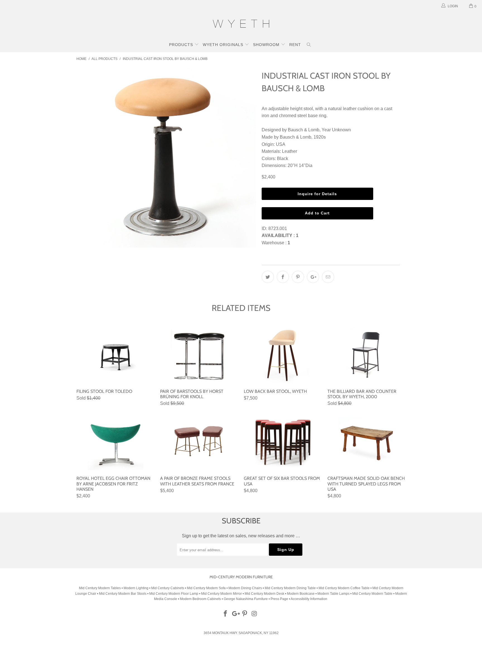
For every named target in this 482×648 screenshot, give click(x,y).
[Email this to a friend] (328, 277)
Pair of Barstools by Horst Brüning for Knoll (199, 355)
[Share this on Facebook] (283, 277)
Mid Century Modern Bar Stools (122, 594)
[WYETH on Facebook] (225, 614)
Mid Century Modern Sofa (206, 588)
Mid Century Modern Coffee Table (344, 588)
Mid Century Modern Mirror (221, 594)
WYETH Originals (224, 44)
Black (282, 158)
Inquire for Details (317, 194)
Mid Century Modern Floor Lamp (173, 594)
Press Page (279, 599)
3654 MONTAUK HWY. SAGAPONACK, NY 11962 (241, 633)
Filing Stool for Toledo (115, 355)
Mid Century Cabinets (168, 588)
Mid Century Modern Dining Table (290, 588)
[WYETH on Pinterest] (245, 614)
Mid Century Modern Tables (100, 588)
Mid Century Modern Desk (264, 594)
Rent (295, 44)
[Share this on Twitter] (268, 277)
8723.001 (277, 228)
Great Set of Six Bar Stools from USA (283, 442)
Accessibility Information (309, 599)
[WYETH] (241, 24)
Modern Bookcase (301, 594)
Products (181, 44)
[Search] (309, 45)
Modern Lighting (136, 588)
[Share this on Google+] (313, 277)
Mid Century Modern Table (372, 594)
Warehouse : (276, 242)
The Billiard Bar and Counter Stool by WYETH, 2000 (366, 355)
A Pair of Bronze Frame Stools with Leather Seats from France (199, 442)
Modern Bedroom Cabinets (200, 599)
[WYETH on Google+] (235, 614)
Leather (289, 151)
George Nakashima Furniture (246, 599)
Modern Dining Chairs (245, 588)
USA (280, 144)
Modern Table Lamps (333, 594)
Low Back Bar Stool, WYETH (283, 355)
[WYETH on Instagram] (254, 614)
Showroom (267, 44)
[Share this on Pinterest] (298, 277)
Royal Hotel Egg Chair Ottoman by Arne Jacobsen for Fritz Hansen (115, 442)
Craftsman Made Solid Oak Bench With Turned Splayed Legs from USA (366, 442)
